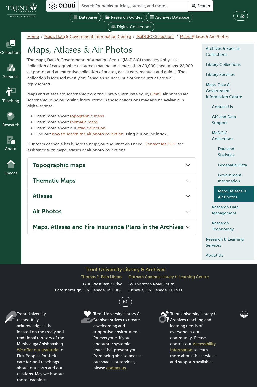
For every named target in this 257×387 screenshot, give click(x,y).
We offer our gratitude (37, 349)
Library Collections (223, 64)
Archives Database (171, 17)
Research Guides (126, 17)
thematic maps (84, 122)
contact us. (116, 367)
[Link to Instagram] (125, 302)
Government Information (230, 178)
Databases (88, 17)
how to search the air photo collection (88, 134)
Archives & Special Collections (223, 51)
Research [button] (10, 124)
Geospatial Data (232, 165)
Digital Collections (133, 26)
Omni (155, 94)
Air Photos (47, 211)
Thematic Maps (54, 180)
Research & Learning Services (225, 242)
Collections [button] (10, 52)
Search (203, 5)
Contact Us (222, 106)
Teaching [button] (10, 100)
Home (33, 36)
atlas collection (91, 128)
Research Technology (223, 226)
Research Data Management (225, 210)
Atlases (42, 195)
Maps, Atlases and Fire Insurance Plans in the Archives (108, 226)
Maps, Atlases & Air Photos (204, 36)
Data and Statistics (226, 151)
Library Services (220, 74)
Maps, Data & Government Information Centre (87, 36)
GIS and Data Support (224, 119)
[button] (240, 16)
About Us (214, 255)
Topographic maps (59, 165)
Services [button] (10, 76)
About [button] (11, 148)
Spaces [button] (10, 173)
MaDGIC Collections (155, 36)
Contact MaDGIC (161, 144)
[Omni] (62, 6)
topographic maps (87, 116)
